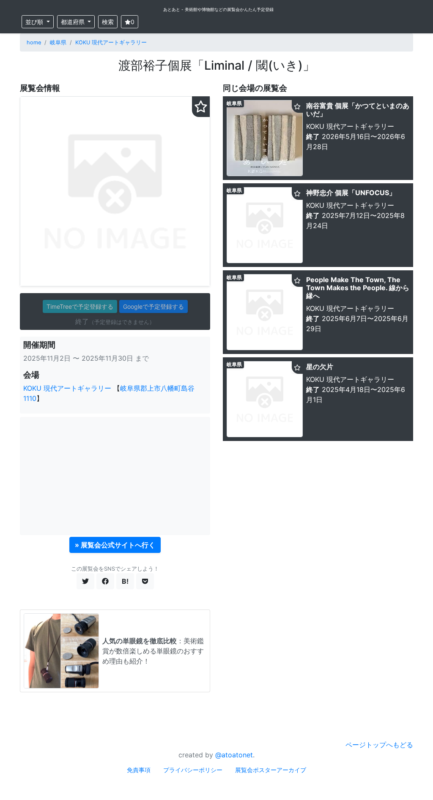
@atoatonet (234, 755)
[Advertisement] (115, 476)
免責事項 (139, 769)
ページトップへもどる (379, 744)
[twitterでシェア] (85, 581)
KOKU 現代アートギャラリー (111, 42)
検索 (108, 21)
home (34, 42)
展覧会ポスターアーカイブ (270, 769)
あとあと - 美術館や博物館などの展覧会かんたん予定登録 (218, 9)
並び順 (35, 21)
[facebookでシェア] (105, 581)
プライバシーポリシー (192, 769)
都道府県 (73, 21)
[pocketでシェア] (145, 581)
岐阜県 (58, 42)
